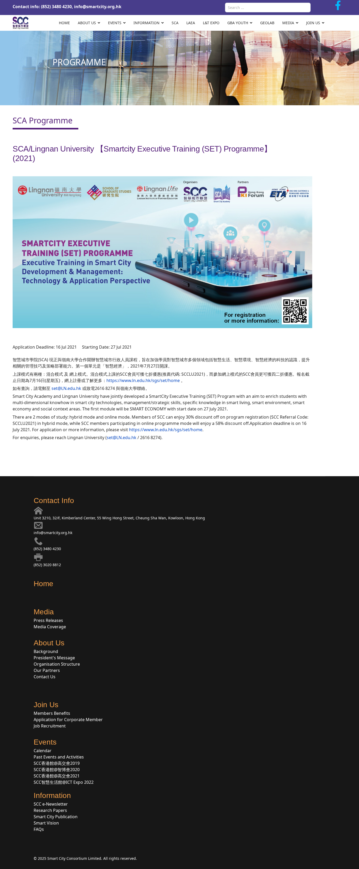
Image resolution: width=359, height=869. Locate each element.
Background (46, 651)
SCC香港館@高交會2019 (57, 763)
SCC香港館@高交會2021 (57, 776)
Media (288, 22)
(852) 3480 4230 (47, 548)
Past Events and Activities (59, 757)
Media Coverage (50, 627)
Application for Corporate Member (68, 719)
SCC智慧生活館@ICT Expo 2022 (64, 782)
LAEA (190, 22)
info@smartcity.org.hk (97, 6)
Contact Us (44, 677)
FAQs (39, 829)
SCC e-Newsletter (51, 804)
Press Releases (48, 620)
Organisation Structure (57, 664)
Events (114, 22)
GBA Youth (237, 22)
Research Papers (50, 810)
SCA (175, 22)
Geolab (267, 22)
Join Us (313, 22)
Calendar (43, 751)
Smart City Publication (56, 817)
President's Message (54, 658)
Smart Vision (46, 823)
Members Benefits (52, 713)
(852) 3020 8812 (47, 564)
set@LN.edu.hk (66, 388)
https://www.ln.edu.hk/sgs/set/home (143, 380)
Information (147, 22)
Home (64, 22)
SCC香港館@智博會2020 (57, 769)
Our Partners (47, 670)
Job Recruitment (50, 726)
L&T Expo (211, 22)
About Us (87, 22)
